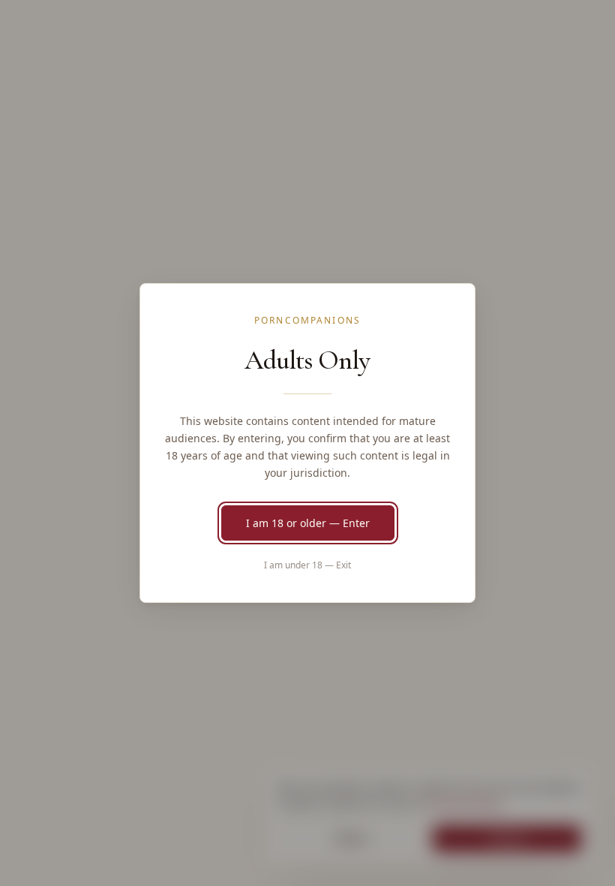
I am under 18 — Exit (307, 565)
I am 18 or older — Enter (308, 523)
